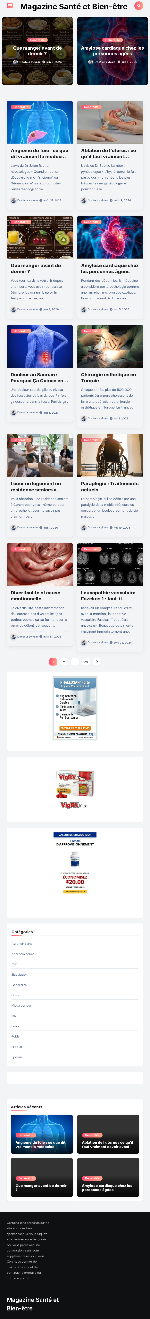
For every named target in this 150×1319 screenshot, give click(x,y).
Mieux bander (21, 1005)
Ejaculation (20, 975)
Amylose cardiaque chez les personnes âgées (37, 50)
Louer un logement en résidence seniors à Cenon (36, 489)
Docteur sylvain (30, 62)
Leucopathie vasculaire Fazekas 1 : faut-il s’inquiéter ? (108, 599)
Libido (16, 995)
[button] (142, 50)
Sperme (17, 1057)
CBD (15, 964)
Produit (17, 1047)
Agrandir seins (22, 944)
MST (15, 1016)
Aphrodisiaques (23, 954)
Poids (16, 1036)
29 (86, 662)
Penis (15, 1026)
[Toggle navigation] (10, 5)
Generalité (37, 40)
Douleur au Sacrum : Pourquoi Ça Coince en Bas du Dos (112, 53)
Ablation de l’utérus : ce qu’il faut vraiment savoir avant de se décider (107, 1146)
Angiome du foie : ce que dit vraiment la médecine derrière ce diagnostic (40, 156)
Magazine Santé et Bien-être (74, 6)
